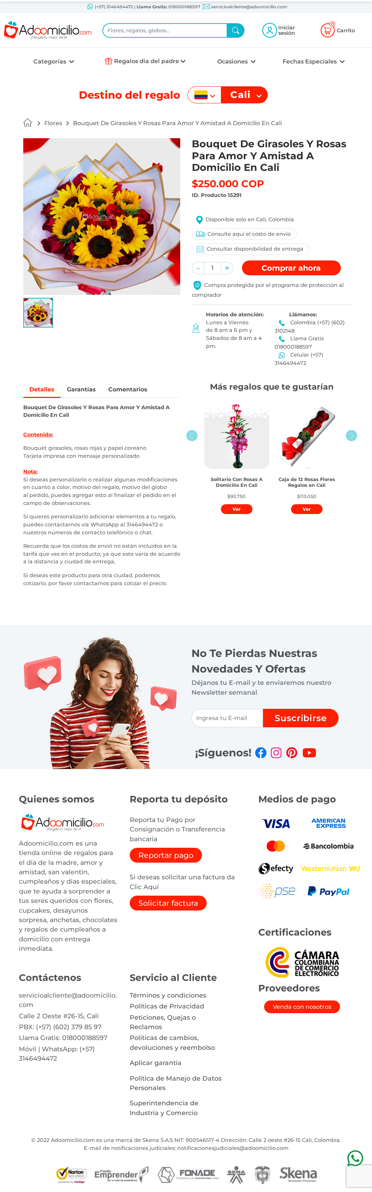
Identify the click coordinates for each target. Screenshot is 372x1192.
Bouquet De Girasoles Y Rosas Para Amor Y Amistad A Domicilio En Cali (177, 123)
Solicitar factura (168, 903)
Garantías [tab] (81, 389)
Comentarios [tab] (127, 389)
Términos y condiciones (168, 995)
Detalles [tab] (41, 389)
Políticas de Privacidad (167, 1006)
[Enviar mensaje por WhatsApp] (355, 1158)
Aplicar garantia (156, 1062)
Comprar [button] (291, 267)
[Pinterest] (292, 753)
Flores (53, 123)
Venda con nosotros (302, 1006)
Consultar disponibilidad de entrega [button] (255, 249)
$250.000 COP (228, 184)
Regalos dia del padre (146, 61)
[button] (38, 313)
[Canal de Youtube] (309, 753)
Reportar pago (165, 855)
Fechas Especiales (310, 61)
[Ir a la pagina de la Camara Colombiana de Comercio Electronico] (301, 961)
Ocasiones (233, 61)
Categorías (50, 61)
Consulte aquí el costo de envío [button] (249, 234)
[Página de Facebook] (261, 753)
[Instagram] (276, 753)
